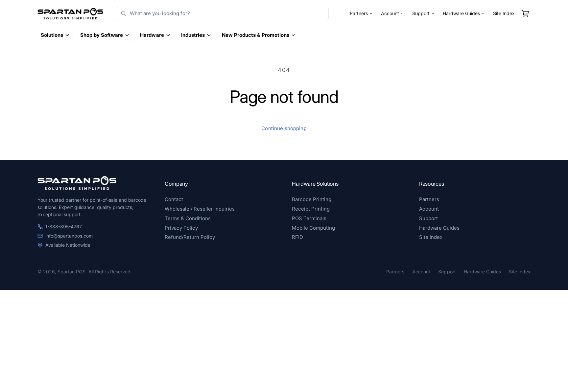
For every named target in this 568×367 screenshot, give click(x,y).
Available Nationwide (67, 245)
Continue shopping (284, 128)
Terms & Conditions (188, 218)
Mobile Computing (313, 228)
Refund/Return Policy (190, 237)
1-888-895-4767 (63, 226)
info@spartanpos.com (69, 236)
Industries (193, 35)
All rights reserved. (109, 271)
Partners (359, 13)
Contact (174, 199)
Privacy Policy (181, 228)
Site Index (504, 13)
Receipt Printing (311, 209)
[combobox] (223, 13)
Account (390, 13)
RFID (297, 237)
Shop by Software (101, 35)
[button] (525, 13)
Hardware (152, 35)
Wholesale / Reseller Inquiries (200, 209)
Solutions (52, 35)
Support (421, 13)
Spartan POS (71, 271)
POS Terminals (309, 218)
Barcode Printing (311, 199)
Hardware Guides (461, 13)
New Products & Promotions (255, 35)
